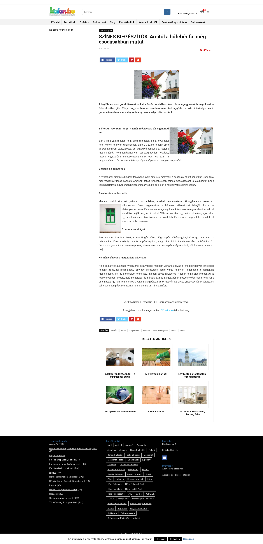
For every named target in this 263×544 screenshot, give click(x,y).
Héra (149, 479)
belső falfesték (137, 450)
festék (145, 469)
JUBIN (139, 494)
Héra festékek (114, 489)
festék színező (134, 474)
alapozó (129, 445)
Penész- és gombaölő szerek (63, 489)
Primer (110, 508)
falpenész (133, 469)
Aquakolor (142, 445)
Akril (109, 445)
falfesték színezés (129, 464)
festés (123, 331)
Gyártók (84, 22)
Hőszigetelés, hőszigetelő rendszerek (67, 481)
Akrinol (118, 445)
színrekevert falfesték (118, 518)
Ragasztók (54, 494)
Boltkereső (99, 22)
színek (174, 331)
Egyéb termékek (57, 455)
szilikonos (112, 513)
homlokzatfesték (135, 479)
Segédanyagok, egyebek (61, 498)
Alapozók (53, 444)
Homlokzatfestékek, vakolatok (63, 477)
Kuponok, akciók (148, 22)
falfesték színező (116, 469)
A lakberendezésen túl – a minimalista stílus (120, 375)
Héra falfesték (114, 484)
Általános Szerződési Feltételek (176, 475)
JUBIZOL (150, 494)
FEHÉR (114, 331)
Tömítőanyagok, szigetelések (63, 502)
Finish (148, 474)
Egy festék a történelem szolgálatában (192, 375)
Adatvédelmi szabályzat (172, 469)
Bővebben (188, 539)
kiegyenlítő (123, 498)
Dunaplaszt (133, 460)
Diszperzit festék (115, 460)
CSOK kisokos (156, 411)
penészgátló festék (116, 503)
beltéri (152, 450)
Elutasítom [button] (175, 539)
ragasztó (122, 508)
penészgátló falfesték (143, 498)
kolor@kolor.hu (171, 450)
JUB (130, 494)
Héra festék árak (133, 489)
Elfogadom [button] (160, 539)
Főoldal (55, 22)
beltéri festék (133, 455)
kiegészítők (134, 331)
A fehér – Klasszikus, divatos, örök (192, 413)
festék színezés (115, 474)
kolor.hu (146, 331)
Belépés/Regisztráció (174, 22)
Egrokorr (146, 460)
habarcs (120, 479)
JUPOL (110, 498)
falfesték (111, 464)
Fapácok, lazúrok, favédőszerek (64, 464)
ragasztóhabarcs (138, 508)
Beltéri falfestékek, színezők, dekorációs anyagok (73, 448)
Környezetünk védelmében (120, 411)
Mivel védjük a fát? (156, 374)
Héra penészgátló (116, 494)
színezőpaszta (128, 513)
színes (183, 331)
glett (109, 479)
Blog (112, 22)
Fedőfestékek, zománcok (61, 468)
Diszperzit (148, 455)
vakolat (136, 518)
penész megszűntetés (140, 503)
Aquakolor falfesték (117, 450)
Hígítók (52, 472)
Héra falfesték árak (134, 484)
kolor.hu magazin (106, 30)
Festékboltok (127, 22)
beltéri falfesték (115, 455)
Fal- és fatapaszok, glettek (62, 460)
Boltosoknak (198, 22)
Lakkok (52, 485)
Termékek (70, 22)
